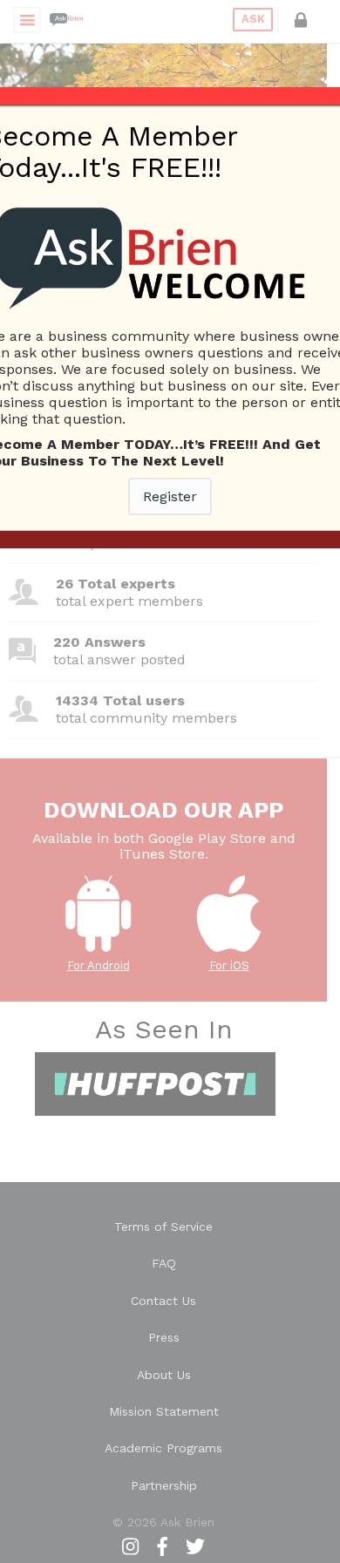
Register (170, 496)
